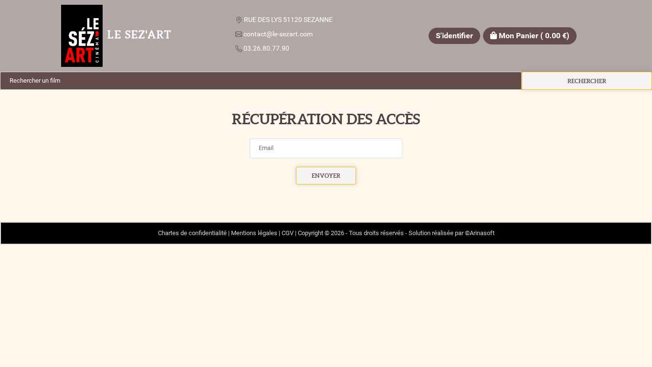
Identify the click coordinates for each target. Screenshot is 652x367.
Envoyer (326, 176)
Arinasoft (482, 233)
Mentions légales (254, 233)
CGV (288, 233)
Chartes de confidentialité (192, 233)
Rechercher (587, 81)
